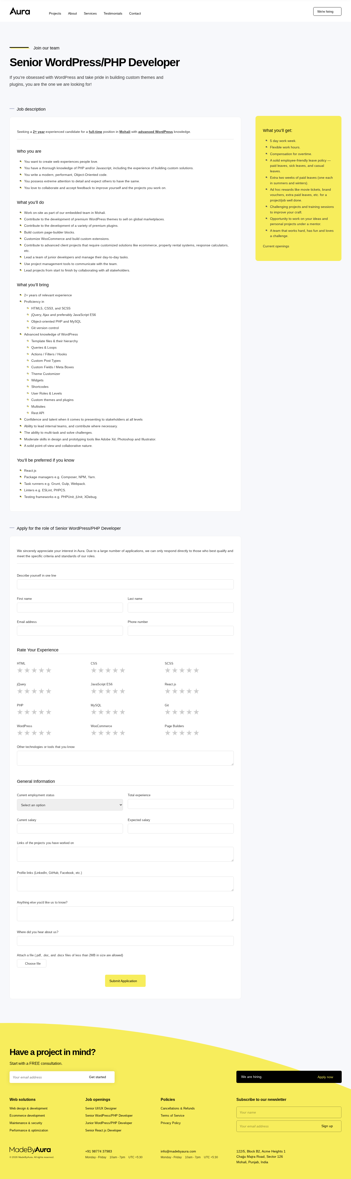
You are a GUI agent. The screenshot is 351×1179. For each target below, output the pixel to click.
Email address (27, 622)
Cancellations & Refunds (178, 1108)
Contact (135, 13)
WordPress (24, 726)
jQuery (21, 684)
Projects (55, 13)
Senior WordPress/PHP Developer (109, 1115)
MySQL (96, 705)
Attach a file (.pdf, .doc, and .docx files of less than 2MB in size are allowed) (70, 955)
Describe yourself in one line (36, 575)
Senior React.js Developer (103, 1130)
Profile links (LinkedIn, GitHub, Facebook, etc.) (49, 873)
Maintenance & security (26, 1123)
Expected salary (139, 820)
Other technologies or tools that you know (45, 747)
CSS (94, 663)
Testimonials (113, 13)
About (72, 13)
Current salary (26, 820)
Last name (135, 598)
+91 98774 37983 (98, 1151)
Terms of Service (172, 1115)
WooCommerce (101, 726)
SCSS (169, 663)
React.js (170, 684)
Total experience (139, 795)
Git (167, 705)
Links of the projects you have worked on (45, 843)
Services (90, 13)
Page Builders (174, 726)
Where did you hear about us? (37, 932)
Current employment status (35, 795)
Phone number (138, 622)
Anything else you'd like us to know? (42, 902)
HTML (21, 663)
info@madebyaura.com (178, 1151)
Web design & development (29, 1108)
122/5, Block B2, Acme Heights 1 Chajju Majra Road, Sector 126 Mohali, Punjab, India (261, 1156)
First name (24, 598)
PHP (20, 705)
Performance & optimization (29, 1130)
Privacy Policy (171, 1123)
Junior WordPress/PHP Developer (108, 1123)
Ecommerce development (27, 1115)
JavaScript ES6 (101, 684)
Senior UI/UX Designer (101, 1108)
